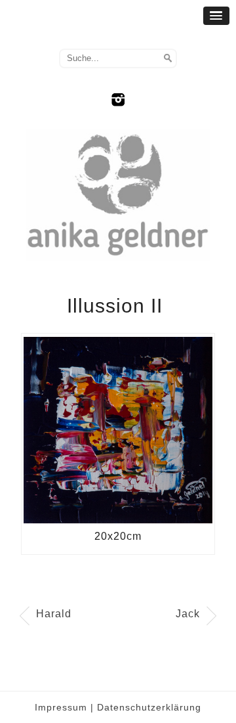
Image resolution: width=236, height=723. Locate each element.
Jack (188, 613)
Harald (53, 613)
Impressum (61, 707)
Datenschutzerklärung (149, 707)
